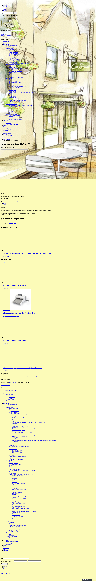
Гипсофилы (14, 478)
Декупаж (5, 120)
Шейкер (14, 497)
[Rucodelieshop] (9, 28)
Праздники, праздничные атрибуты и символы (23, 496)
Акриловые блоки (13, 50)
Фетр (10, 110)
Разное (13, 421)
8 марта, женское (16, 425)
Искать (2, 31)
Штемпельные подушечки (15, 119)
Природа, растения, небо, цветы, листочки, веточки (24, 518)
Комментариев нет (5, 148)
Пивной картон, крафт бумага (16, 77)
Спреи (10, 102)
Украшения (9, 78)
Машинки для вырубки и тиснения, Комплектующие (22, 57)
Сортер (10, 398)
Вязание (5, 549)
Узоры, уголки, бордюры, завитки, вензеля (22, 432)
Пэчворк (5, 126)
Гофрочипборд (15, 493)
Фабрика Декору (13, 223)
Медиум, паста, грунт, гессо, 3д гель (17, 100)
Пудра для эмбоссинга (14, 115)
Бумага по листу (13, 72)
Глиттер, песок (12, 96)
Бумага (8, 66)
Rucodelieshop (6, 139)
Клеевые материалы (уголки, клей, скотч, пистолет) (21, 105)
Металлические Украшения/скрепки (17, 86)
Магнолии (14, 482)
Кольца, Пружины (13, 106)
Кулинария (14, 504)
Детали (5, 204)
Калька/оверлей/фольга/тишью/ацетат (18, 74)
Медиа (7, 95)
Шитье (5, 134)
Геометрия (14, 423)
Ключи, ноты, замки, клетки (18, 503)
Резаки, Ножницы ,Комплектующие (17, 60)
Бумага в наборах (13, 67)
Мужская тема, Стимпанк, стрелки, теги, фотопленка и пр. (26, 510)
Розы (13, 484)
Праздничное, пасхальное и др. (19, 427)
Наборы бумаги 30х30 (17, 71)
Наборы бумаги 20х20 (17, 69)
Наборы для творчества (11, 45)
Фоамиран (11, 112)
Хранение (8, 47)
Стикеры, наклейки (13, 81)
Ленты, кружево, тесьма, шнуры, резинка (19, 85)
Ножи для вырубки (13, 58)
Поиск (15, 13)
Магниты (11, 107)
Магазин (5, 5)
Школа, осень (15, 437)
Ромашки (14, 485)
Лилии (13, 479)
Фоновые (14, 418)
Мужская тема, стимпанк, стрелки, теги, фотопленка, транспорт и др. (28, 422)
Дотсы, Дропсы (12, 97)
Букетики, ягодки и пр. (17, 475)
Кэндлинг (5, 130)
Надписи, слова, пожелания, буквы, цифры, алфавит (24, 428)
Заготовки (11, 73)
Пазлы (7, 400)
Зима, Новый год (16, 438)
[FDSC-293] (14, 191)
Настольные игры (10, 399)
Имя (2, 558)
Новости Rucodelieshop (5, 385)
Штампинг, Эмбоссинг (11, 114)
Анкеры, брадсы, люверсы (15, 82)
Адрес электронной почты (7, 561)
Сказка (13, 513)
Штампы (11, 118)
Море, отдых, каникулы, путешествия (21, 426)
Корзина (5, 9)
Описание (5, 203)
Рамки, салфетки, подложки (18, 430)
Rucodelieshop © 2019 (6, 573)
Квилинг (5, 125)
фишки (48, 201)
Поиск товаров (4, 30)
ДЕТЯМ (5, 43)
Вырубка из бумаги (13, 79)
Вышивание (6, 548)
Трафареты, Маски (13, 62)
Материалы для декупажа (12, 124)
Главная (5, 6)
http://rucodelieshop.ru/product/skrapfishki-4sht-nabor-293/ (24, 376)
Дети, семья (14, 431)
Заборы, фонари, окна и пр (18, 501)
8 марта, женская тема (17, 492)
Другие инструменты (14, 53)
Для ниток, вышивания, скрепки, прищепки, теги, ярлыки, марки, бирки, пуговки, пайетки (34, 440)
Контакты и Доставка (8, 8)
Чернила (11, 116)
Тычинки (14, 487)
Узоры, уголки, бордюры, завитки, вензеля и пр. (23, 516)
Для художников (7, 133)
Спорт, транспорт (16, 515)
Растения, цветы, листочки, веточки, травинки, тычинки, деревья (27, 435)
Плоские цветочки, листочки (19, 483)
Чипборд (11, 93)
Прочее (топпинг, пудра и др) (16, 101)
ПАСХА (14, 494)
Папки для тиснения (14, 59)
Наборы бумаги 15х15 (17, 68)
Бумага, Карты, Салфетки (12, 121)
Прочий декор (12, 90)
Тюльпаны (14, 488)
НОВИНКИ (6, 41)
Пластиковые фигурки (14, 87)
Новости (5, 570)
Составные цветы (16, 441)
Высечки (11, 83)
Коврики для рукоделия (14, 55)
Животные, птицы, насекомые (19, 433)
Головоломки (12, 397)
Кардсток (11, 76)
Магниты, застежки (13, 531)
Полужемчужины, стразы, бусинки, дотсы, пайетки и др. (22, 88)
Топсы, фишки (12, 91)
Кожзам (11, 111)
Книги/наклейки (10, 394)
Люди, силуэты (15, 507)
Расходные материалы (11, 104)
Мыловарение (6, 128)
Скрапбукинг (6, 44)
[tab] (49, 203)
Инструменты (9, 48)
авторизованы (12, 382)
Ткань (7, 109)
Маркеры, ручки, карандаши (13, 64)
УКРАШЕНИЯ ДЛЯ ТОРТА (10, 390)
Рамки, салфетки (16, 512)
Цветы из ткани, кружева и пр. (19, 489)
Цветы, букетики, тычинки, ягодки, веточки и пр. (21, 92)
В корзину (9, 256)
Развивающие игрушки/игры (13, 395)
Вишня (13, 477)
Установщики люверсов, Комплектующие (19, 63)
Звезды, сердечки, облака (18, 417)
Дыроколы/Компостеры (14, 54)
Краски (11, 99)
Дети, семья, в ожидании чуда (19, 498)
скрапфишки (43, 201)
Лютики (14, 480)
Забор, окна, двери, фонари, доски (20, 436)
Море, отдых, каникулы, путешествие (21, 508)
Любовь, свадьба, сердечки (18, 419)
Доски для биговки (13, 52)
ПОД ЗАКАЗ (12, 49)
